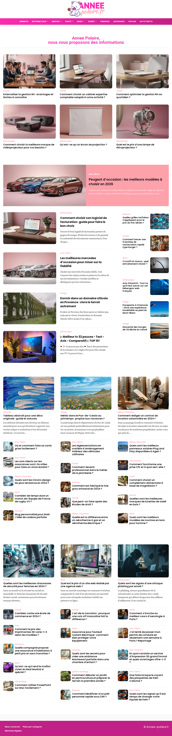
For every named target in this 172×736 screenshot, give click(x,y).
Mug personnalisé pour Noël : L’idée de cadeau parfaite (33, 516)
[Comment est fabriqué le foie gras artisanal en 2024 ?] (66, 487)
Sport (125, 258)
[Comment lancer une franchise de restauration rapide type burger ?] (159, 243)
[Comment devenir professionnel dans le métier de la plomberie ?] (66, 468)
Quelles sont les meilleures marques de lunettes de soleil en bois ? (147, 501)
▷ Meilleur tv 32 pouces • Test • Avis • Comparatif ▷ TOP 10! (82, 339)
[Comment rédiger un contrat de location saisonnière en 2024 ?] (143, 393)
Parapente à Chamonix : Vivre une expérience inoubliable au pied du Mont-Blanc (135, 309)
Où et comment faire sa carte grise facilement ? (33, 447)
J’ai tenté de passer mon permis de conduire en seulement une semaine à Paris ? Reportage (145, 636)
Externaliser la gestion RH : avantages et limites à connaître (28, 96)
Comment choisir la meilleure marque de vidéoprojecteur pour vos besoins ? (28, 146)
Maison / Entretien (23, 476)
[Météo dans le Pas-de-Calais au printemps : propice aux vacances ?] (86, 393)
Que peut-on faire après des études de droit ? (89, 503)
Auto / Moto (94, 174)
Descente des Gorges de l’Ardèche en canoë (135, 328)
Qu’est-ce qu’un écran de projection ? (83, 144)
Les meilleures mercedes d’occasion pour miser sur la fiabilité (81, 262)
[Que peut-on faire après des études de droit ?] (66, 502)
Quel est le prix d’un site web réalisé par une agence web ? (85, 585)
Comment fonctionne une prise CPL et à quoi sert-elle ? (147, 466)
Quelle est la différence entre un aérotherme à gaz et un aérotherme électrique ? (90, 520)
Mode (132, 514)
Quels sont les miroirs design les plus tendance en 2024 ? (33, 481)
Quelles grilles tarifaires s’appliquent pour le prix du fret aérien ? (136, 220)
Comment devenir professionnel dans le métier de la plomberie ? (89, 469)
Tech (17, 625)
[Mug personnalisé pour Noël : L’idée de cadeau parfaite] (8, 515)
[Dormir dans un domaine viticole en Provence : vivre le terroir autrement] (29, 308)
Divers (132, 610)
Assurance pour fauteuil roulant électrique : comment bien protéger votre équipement (90, 636)
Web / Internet (136, 650)
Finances (126, 214)
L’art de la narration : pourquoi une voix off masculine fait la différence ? (91, 616)
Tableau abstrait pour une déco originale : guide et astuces (23, 417)
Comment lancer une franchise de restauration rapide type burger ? (134, 243)
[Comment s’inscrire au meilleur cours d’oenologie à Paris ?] (123, 614)
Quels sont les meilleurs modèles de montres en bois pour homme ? (147, 520)
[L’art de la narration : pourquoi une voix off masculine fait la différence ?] (66, 614)
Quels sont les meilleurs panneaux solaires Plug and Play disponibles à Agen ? (146, 448)
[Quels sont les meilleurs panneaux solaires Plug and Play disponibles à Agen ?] (123, 446)
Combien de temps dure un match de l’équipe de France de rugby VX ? (32, 498)
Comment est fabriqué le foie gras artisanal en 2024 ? (90, 487)
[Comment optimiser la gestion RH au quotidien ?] (142, 71)
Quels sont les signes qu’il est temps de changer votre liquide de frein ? (147, 696)
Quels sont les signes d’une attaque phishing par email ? (140, 585)
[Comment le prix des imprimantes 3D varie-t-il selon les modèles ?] (8, 630)
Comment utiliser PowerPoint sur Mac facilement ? (33, 686)
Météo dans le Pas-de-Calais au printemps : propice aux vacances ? (83, 417)
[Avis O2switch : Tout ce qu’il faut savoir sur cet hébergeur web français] (159, 287)
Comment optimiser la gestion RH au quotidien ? (139, 96)
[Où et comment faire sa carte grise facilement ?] (8, 446)
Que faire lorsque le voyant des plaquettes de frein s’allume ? (146, 678)
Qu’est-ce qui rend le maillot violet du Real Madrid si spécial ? (33, 669)
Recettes (76, 482)
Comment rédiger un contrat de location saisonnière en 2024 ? (138, 417)
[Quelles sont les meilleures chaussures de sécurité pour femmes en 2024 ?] (28, 560)
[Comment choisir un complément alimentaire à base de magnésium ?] (123, 481)
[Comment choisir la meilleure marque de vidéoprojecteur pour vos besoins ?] (29, 122)
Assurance (19, 644)
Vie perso (7, 412)
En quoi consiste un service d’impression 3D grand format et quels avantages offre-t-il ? (148, 658)
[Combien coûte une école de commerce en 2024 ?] (8, 614)
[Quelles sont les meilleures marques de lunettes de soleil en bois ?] (123, 500)
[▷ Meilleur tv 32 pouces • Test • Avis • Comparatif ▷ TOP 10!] (29, 347)
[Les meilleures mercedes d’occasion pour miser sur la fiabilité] (29, 268)
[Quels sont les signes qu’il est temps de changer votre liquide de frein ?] (123, 695)
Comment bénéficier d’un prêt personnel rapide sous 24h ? (91, 695)
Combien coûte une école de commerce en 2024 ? (32, 615)
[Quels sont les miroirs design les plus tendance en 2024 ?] (8, 481)
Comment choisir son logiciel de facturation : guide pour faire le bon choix (83, 222)
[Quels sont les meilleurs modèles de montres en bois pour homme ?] (123, 518)
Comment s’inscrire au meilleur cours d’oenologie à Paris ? (147, 616)
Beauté (132, 495)
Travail (6, 91)
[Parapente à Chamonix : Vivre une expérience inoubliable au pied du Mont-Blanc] (159, 309)
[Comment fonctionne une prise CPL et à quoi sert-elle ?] (123, 465)
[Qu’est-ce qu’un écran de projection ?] (86, 122)
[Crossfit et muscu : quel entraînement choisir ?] (159, 265)
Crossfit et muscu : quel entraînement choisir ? (136, 262)
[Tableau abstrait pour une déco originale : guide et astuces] (28, 393)
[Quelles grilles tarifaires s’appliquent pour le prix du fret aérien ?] (159, 221)
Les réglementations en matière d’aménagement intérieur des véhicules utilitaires (88, 450)
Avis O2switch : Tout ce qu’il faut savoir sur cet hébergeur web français (135, 287)
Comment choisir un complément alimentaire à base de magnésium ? (146, 482)
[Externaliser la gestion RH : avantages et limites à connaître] (29, 71)
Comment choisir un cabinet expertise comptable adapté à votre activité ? (83, 96)
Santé (132, 476)
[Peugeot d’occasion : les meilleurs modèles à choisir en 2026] (44, 185)
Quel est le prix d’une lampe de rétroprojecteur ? (135, 146)
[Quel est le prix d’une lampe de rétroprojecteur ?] (142, 122)
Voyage (63, 293)
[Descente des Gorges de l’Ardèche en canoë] (159, 331)
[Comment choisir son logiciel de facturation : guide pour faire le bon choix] (29, 228)
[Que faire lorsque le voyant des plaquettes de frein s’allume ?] (123, 676)
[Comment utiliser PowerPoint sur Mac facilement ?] (8, 686)
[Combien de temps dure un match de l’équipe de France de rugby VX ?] (8, 497)
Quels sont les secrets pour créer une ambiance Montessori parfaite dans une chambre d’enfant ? (90, 658)
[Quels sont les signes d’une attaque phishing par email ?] (143, 560)
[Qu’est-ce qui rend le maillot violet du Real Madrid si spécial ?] (8, 667)
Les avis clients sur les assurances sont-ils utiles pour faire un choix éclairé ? (32, 464)
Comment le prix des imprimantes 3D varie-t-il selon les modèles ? (31, 632)
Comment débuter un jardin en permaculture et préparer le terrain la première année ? (91, 678)
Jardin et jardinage (80, 671)
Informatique (9, 141)
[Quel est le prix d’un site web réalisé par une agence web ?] (86, 560)
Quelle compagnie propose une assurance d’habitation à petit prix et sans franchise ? (33, 650)
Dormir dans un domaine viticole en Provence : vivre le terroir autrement (84, 302)
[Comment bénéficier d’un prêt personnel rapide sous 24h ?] (66, 695)
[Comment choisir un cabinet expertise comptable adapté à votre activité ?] (86, 71)
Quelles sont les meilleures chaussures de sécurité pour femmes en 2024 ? (27, 585)
